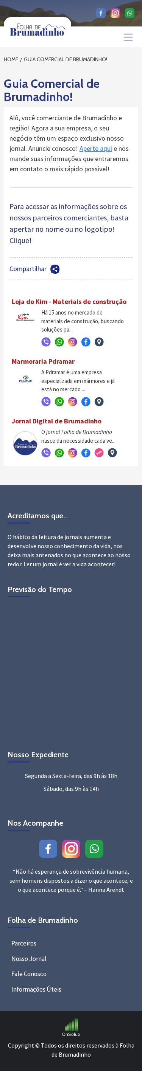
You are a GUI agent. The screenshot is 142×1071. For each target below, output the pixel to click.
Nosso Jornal (29, 959)
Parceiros (23, 943)
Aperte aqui (96, 148)
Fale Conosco (29, 974)
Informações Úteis (36, 989)
